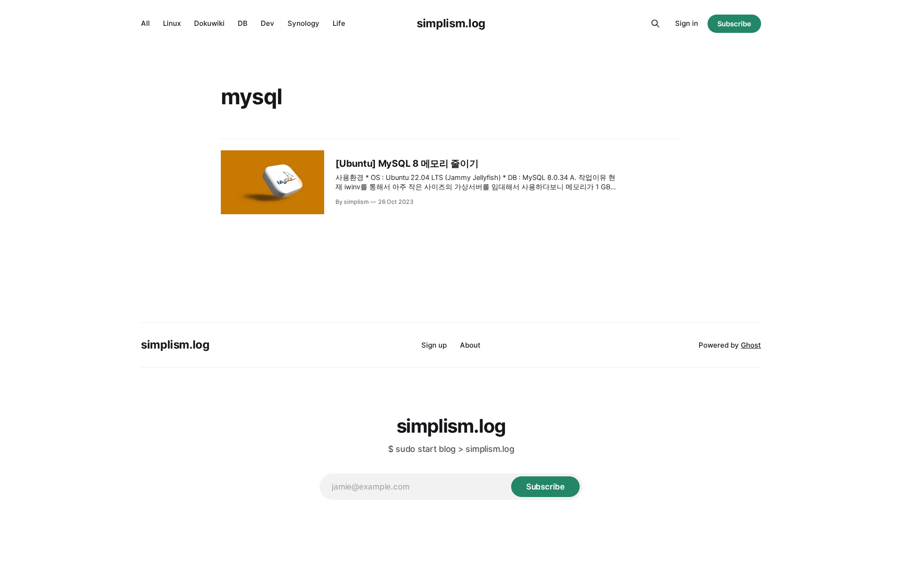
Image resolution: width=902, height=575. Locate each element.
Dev (267, 23)
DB (243, 23)
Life (339, 23)
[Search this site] (655, 23)
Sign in (686, 23)
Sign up (434, 345)
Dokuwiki (209, 23)
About (470, 345)
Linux (172, 23)
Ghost (751, 345)
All (145, 23)
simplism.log (451, 23)
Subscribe (734, 23)
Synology (303, 23)
